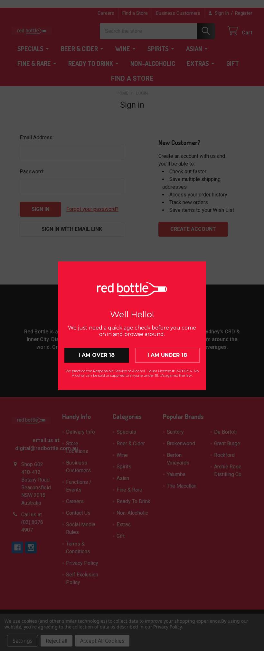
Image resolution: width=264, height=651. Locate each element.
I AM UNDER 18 (167, 355)
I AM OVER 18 (97, 355)
